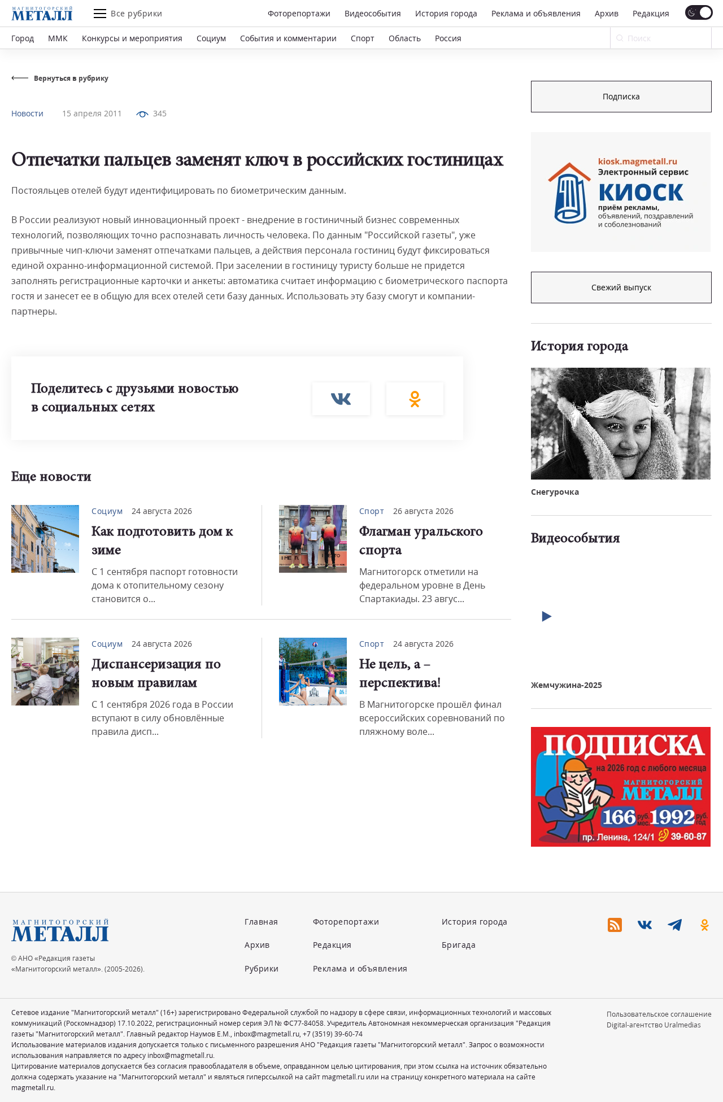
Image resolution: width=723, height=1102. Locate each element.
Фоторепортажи (299, 13)
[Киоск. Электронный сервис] (621, 192)
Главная (261, 921)
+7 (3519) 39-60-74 (333, 1034)
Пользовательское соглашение (659, 1014)
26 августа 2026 (423, 511)
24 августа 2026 (162, 511)
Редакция (651, 13)
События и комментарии (288, 38)
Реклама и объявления (536, 13)
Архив (607, 13)
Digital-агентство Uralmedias (654, 1025)
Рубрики (262, 968)
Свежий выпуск (621, 287)
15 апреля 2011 (92, 113)
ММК (58, 38)
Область (405, 38)
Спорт (362, 38)
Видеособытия (373, 13)
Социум (211, 38)
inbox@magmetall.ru (266, 1034)
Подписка (621, 96)
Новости (27, 113)
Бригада (459, 944)
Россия (448, 38)
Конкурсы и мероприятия (132, 38)
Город (22, 38)
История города (446, 13)
